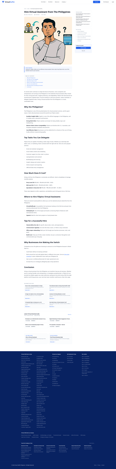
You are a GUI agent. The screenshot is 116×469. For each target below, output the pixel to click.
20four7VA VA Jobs (75, 435)
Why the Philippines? (31, 77)
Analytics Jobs (24, 403)
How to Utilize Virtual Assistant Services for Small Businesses (83, 22)
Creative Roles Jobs (25, 425)
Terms (95, 465)
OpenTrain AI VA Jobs (25, 437)
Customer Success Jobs (41, 400)
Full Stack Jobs (24, 394)
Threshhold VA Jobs (57, 435)
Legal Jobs (23, 412)
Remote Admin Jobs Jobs (41, 365)
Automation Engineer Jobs (42, 387)
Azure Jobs (39, 389)
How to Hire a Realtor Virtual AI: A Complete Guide (83, 25)
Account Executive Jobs (26, 387)
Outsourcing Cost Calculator (38, 451)
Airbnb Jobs (23, 362)
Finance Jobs (39, 414)
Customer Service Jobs (25, 381)
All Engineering (55, 356)
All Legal (54, 373)
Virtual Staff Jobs (24, 380)
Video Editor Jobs (24, 401)
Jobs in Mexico (85, 375)
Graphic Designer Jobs (41, 421)
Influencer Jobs (40, 425)
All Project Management (57, 368)
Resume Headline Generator (26, 450)
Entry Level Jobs (24, 376)
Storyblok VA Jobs (35, 437)
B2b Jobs (38, 390)
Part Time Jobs (39, 363)
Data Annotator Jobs (41, 403)
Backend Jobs (24, 405)
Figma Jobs (39, 412)
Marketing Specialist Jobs (26, 414)
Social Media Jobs (24, 371)
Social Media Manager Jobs (42, 371)
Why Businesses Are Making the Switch (35, 85)
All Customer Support (56, 370)
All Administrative (56, 375)
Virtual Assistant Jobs (25, 358)
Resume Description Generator (26, 454)
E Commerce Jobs (40, 356)
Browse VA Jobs (83, 47)
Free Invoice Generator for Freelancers (50, 448)
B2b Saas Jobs (39, 392)
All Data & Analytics (56, 385)
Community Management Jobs (43, 396)
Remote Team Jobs (25, 383)
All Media (54, 379)
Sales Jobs (39, 367)
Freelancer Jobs (24, 372)
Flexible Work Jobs (25, 392)
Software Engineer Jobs (26, 365)
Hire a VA (83, 50)
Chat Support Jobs (40, 394)
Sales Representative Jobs (42, 369)
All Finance (54, 358)
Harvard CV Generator (25, 458)
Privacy (99, 465)
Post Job (96, 1)
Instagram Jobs (40, 358)
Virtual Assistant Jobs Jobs (42, 378)
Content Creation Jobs (41, 398)
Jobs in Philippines (85, 358)
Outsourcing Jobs (24, 416)
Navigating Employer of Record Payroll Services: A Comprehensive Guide (82, 20)
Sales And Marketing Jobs (26, 400)
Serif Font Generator (62, 447)
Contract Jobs (69, 360)
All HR (53, 372)
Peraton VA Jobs (66, 435)
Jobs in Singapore (85, 362)
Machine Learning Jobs (41, 360)
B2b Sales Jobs (24, 423)
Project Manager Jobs (25, 418)
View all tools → (92, 443)
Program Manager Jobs (26, 378)
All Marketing (55, 360)
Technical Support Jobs (41, 372)
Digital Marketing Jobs (25, 369)
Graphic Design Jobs (25, 409)
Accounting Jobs (40, 381)
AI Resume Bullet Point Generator (25, 452)
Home (25, 8)
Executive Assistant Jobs (26, 390)
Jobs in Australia (85, 368)
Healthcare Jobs (24, 410)
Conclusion (29, 87)
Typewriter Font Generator (63, 448)
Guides (28, 8)
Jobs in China (84, 366)
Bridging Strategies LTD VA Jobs (47, 437)
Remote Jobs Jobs (24, 356)
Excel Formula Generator (76, 447)
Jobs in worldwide (85, 356)
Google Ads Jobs (40, 419)
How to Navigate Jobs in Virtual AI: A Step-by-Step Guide (83, 14)
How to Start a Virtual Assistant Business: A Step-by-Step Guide (83, 17)
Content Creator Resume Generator (25, 456)
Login (113, 1)
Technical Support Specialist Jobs (43, 374)
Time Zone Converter (37, 450)
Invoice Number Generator (50, 449)
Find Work (50, 1)
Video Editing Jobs (40, 376)
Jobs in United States (86, 364)
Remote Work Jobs (25, 367)
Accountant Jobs (40, 380)
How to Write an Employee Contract (50, 452)
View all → (70, 314)
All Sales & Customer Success (58, 362)
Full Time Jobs (24, 374)
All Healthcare (55, 383)
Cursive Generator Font (63, 451)
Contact (102, 465)
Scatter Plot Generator (75, 448)
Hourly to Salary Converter (38, 448)
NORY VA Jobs (35, 435)
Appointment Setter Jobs (26, 421)
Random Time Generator (88, 448)
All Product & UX (55, 366)
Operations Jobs (40, 362)
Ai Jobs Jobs (39, 383)
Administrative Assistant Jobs (27, 419)
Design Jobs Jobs (40, 407)
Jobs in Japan (84, 370)
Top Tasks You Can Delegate (32, 79)
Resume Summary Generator (26, 447)
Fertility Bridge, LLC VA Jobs (45, 435)
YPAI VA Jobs (82, 435)
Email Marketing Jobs (41, 409)
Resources (57, 1)
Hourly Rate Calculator (37, 447)
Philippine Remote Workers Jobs (27, 363)
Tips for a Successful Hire (32, 84)
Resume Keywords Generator (26, 448)
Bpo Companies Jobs (25, 407)
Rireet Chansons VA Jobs (26, 435)
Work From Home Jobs (25, 360)
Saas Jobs (23, 398)
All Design (54, 364)
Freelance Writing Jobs (41, 418)
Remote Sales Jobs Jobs (26, 396)
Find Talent (43, 1)
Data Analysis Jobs (40, 401)
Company (64, 1)
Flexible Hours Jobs (40, 416)
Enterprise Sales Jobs (41, 410)
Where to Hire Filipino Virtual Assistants (35, 82)
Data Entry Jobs (24, 389)
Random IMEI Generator (88, 447)
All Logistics (54, 377)
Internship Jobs (70, 362)
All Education (55, 381)
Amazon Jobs (39, 385)
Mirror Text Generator (62, 450)
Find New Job (106, 1)
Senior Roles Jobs (24, 385)
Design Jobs (39, 405)
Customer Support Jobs (26, 427)
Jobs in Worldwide (85, 360)
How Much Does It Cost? (32, 80)
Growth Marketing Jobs (41, 423)
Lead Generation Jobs (41, 427)
